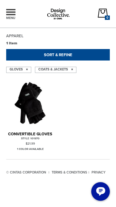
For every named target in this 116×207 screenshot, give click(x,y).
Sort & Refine (58, 55)
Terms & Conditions (69, 172)
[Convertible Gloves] (30, 103)
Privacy (98, 172)
